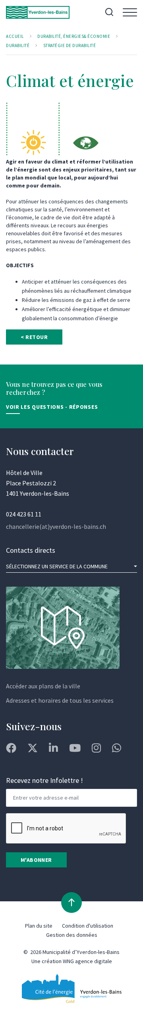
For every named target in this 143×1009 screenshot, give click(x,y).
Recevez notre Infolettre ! (44, 780)
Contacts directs (30, 550)
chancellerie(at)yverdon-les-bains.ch (56, 526)
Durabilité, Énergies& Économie (73, 36)
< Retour (34, 337)
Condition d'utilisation (87, 925)
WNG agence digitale (87, 961)
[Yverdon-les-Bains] (38, 12)
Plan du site (38, 925)
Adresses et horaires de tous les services (60, 700)
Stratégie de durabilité (69, 45)
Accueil (15, 36)
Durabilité (17, 45)
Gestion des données (71, 934)
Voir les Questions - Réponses (52, 406)
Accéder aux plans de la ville (43, 686)
